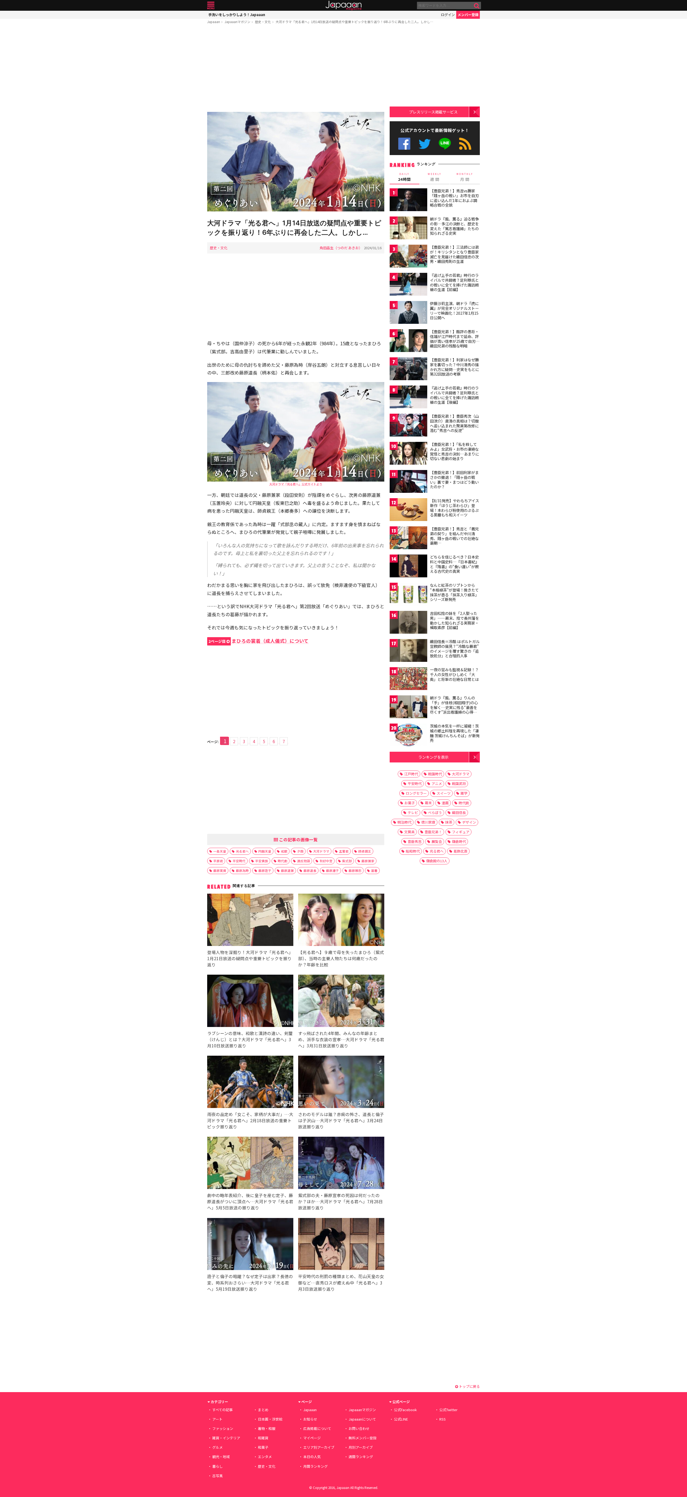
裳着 (374, 870)
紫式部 (347, 860)
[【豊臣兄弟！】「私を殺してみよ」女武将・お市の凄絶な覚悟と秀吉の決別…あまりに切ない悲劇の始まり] (408, 454)
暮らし (217, 1466)
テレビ (413, 812)
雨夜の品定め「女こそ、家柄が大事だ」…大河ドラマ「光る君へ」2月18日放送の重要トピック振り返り (250, 1120)
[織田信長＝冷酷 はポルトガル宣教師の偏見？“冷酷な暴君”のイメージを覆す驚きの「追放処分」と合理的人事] (408, 651)
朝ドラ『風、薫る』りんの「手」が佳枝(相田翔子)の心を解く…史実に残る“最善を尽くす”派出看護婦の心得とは (454, 707)
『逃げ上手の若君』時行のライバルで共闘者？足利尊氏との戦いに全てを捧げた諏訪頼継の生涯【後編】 (454, 395)
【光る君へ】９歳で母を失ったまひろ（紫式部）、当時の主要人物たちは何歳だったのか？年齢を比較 (341, 958)
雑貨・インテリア (226, 1437)
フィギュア (460, 831)
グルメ (217, 1447)
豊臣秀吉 (415, 841)
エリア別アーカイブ (318, 1447)
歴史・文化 (263, 21)
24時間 (404, 177)
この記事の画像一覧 (298, 839)
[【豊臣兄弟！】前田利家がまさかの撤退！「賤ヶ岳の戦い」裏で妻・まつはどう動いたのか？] (408, 482)
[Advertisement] (295, 69)
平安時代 (239, 860)
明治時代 (404, 822)
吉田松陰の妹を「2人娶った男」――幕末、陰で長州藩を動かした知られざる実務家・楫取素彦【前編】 (454, 620)
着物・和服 (266, 1428)
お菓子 (409, 802)
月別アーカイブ (361, 1447)
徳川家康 (428, 822)
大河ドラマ (321, 851)
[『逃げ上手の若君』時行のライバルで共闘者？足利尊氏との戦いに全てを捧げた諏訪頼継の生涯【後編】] (408, 398)
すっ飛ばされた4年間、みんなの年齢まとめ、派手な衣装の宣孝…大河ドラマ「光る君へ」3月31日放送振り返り (341, 1039)
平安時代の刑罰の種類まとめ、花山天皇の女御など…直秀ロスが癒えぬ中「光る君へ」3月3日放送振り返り (341, 1282)
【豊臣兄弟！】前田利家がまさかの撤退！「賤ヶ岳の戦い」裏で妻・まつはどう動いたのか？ (454, 479)
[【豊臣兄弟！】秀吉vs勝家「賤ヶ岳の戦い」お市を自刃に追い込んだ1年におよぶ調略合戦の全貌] (408, 200)
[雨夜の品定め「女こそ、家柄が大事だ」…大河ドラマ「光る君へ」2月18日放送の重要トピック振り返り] (250, 1083)
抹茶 (448, 822)
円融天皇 (264, 851)
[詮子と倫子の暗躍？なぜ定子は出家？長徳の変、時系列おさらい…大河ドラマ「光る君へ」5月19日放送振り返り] (250, 1245)
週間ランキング (361, 1456)
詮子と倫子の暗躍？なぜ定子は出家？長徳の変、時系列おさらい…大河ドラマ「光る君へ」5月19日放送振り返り (250, 1282)
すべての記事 (222, 1409)
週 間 (434, 177)
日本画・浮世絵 (270, 1419)
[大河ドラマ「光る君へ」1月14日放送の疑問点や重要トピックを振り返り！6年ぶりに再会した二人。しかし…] (295, 162)
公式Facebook (404, 144)
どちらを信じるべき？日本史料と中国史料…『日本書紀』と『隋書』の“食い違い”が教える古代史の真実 (454, 564)
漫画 (445, 802)
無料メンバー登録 (363, 1437)
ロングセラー (416, 793)
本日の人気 (312, 1456)
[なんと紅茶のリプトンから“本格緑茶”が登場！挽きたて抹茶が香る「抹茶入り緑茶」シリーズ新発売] (408, 595)
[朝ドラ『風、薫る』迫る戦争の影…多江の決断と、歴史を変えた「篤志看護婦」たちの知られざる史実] (408, 229)
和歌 (284, 851)
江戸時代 (411, 773)
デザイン (469, 822)
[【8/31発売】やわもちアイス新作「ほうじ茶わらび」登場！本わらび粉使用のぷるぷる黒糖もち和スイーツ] (408, 510)
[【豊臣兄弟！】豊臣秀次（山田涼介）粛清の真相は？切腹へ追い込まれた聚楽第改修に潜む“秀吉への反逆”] (408, 426)
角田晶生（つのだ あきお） (341, 247)
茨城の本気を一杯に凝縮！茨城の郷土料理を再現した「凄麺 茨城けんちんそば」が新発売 (455, 733)
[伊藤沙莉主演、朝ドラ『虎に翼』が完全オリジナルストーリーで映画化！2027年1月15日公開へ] (408, 313)
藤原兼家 (367, 860)
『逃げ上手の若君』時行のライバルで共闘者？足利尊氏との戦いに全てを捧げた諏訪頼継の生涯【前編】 (454, 282)
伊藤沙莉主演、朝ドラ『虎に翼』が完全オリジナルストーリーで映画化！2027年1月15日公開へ (454, 310)
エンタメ (265, 1456)
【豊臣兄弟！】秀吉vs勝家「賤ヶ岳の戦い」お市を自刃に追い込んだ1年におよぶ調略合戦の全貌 (454, 198)
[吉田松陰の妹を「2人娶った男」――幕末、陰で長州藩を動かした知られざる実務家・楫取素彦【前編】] (408, 623)
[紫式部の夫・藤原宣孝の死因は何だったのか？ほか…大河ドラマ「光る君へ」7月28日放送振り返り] (341, 1164)
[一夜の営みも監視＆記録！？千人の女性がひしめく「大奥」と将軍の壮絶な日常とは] (408, 679)
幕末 (428, 802)
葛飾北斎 (460, 851)
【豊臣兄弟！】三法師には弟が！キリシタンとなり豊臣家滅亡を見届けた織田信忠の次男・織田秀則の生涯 (454, 254)
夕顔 (300, 851)
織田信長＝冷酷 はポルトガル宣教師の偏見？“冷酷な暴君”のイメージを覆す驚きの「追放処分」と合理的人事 (455, 649)
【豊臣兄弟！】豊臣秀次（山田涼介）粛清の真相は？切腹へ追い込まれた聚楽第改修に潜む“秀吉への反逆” (454, 423)
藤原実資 (219, 870)
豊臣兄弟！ (433, 831)
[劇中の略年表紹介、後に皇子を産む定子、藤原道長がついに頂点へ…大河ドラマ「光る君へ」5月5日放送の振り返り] (250, 1164)
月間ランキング (315, 1466)
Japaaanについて (362, 1419)
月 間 (464, 177)
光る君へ (242, 851)
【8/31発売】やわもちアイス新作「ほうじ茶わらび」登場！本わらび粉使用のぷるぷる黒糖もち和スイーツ (454, 508)
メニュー (210, 5)
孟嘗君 (344, 851)
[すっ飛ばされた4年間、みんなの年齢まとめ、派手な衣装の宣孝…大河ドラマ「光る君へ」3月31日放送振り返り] (341, 1002)
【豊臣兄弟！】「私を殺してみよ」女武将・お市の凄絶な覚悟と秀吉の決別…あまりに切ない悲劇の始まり (454, 451)
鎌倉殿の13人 (436, 860)
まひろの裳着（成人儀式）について (259, 640)
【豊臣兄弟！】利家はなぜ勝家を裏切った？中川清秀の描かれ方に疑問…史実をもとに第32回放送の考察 (454, 367)
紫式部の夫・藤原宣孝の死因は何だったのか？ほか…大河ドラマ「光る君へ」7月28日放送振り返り (340, 1201)
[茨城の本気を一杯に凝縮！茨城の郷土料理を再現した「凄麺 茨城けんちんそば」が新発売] (408, 736)
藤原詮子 (264, 870)
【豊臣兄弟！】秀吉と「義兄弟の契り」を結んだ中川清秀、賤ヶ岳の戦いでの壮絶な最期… (454, 536)
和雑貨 (263, 1437)
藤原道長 (310, 870)
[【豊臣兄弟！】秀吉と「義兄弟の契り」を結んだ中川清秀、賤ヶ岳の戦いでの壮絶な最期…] (408, 538)
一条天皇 (219, 851)
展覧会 (437, 841)
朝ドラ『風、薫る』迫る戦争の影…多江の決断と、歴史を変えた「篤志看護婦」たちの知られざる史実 (454, 226)
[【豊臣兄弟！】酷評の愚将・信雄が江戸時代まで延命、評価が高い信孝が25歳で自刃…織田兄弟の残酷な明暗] (408, 341)
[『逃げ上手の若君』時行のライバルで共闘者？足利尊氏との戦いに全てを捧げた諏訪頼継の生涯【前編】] (408, 285)
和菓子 (263, 1447)
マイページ (312, 1437)
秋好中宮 (326, 860)
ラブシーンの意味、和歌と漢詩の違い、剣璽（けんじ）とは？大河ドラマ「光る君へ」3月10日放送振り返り (250, 1039)
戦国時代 (435, 773)
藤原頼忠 (355, 870)
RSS (465, 144)
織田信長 (459, 812)
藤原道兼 (287, 870)
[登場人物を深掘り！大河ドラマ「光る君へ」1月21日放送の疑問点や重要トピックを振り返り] (250, 921)
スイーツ (444, 793)
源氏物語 (303, 860)
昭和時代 (413, 851)
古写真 (217, 1475)
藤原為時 (242, 870)
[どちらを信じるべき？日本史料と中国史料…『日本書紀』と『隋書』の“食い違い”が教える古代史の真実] (408, 567)
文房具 (409, 831)
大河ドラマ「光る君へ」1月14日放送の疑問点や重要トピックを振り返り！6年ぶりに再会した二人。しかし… (354, 21)
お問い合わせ (359, 1428)
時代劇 (282, 860)
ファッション (222, 1428)
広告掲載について (317, 1428)
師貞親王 (364, 851)
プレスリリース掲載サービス (433, 112)
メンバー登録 (468, 14)
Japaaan (343, 5)
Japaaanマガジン (237, 21)
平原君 (218, 860)
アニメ (437, 783)
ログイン (448, 14)
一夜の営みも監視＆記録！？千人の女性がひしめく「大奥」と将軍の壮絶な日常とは (454, 674)
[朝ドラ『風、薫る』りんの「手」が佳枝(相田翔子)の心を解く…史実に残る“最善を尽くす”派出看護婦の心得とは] (408, 707)
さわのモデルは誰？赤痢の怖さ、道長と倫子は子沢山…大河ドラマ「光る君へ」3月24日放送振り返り (341, 1120)
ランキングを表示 (433, 757)
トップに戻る (469, 1386)
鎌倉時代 (459, 841)
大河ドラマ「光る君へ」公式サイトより (295, 484)
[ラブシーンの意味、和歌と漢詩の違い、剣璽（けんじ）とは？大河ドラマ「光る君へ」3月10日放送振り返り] (250, 1002)
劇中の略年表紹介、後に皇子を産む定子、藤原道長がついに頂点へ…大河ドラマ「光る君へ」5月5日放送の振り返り (250, 1201)
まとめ (263, 1409)
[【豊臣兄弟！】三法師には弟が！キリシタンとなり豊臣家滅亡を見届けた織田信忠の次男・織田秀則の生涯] (408, 257)
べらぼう (435, 812)
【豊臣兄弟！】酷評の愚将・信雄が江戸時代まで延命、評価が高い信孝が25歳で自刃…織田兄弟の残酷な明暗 (455, 339)
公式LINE (445, 144)
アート (217, 1419)
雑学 (464, 793)
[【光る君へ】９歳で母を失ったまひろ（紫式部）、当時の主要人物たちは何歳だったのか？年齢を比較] (341, 921)
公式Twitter (424, 144)
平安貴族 (261, 860)
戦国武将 (459, 783)
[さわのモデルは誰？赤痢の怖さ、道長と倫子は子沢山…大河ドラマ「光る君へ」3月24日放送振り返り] (341, 1083)
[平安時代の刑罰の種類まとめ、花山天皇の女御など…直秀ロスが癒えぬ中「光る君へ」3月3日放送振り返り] (341, 1245)
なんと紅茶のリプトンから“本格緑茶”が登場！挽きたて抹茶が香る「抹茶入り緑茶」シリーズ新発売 (454, 592)
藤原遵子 (332, 870)
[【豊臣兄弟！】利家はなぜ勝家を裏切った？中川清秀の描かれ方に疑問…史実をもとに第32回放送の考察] (408, 369)
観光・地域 (221, 1456)
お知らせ (310, 1419)
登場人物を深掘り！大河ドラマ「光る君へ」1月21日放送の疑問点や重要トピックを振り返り (250, 958)
